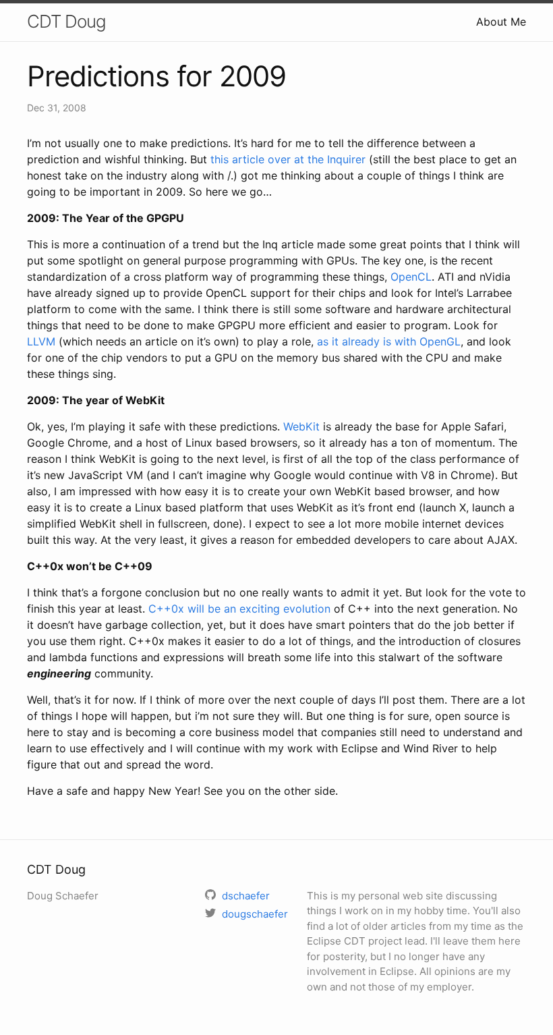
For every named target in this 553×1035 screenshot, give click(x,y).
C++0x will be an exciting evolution (239, 608)
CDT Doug (66, 21)
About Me (501, 21)
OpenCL (411, 276)
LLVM (41, 341)
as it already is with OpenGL (389, 341)
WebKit (301, 426)
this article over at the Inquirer (288, 159)
